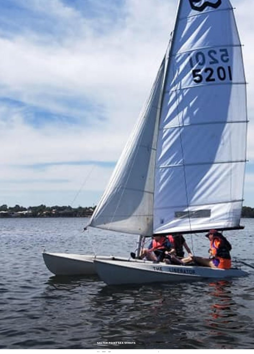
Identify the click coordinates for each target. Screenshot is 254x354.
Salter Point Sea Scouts (116, 343)
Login (109, 351)
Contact (104, 351)
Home (98, 351)
